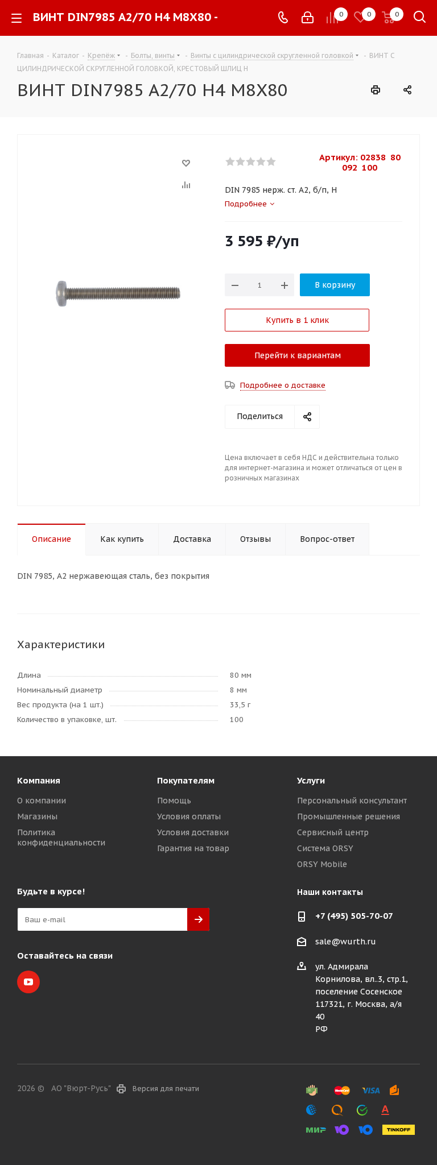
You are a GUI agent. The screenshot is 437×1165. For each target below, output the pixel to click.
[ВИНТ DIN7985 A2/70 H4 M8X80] (118, 293)
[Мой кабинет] (308, 18)
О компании (41, 800)
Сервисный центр (333, 832)
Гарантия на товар (193, 848)
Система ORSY (325, 848)
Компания (38, 780)
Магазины (37, 816)
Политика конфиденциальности (61, 837)
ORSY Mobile (322, 864)
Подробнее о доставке (282, 385)
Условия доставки (193, 832)
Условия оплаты (189, 816)
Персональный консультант (352, 800)
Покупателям (186, 780)
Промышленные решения (348, 816)
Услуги (311, 780)
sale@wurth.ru (345, 941)
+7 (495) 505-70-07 (354, 915)
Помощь (174, 800)
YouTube (28, 982)
